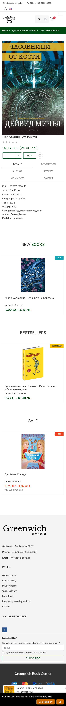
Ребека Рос (17, 305)
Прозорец (18, 218)
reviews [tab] (48, 171)
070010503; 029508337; (40, 3)
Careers (6, 606)
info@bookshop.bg (14, 3)
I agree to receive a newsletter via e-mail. (25, 652)
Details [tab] (17, 164)
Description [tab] (48, 164)
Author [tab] (17, 171)
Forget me (7, 596)
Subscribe (33, 658)
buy (29, 155)
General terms (9, 575)
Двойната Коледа (15, 474)
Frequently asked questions (16, 601)
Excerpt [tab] (48, 178)
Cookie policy (9, 580)
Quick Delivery (9, 591)
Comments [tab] (17, 178)
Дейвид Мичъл (18, 214)
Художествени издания (29, 210)
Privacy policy (9, 585)
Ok (60, 701)
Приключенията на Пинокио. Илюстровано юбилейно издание (30, 388)
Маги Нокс (17, 481)
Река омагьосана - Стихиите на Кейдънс (29, 297)
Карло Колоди (19, 393)
